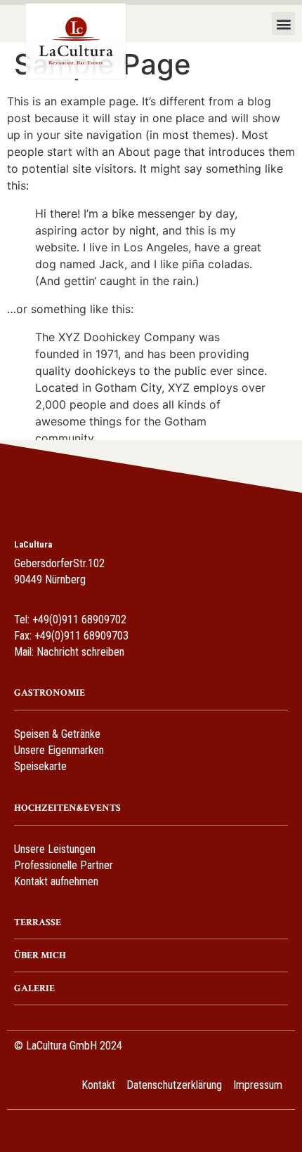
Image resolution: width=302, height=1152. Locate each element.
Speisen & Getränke (57, 734)
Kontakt (98, 1085)
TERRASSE (37, 922)
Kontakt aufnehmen (56, 881)
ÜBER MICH (40, 955)
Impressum (257, 1085)
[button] (283, 23)
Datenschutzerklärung (174, 1085)
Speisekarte (40, 766)
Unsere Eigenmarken (59, 750)
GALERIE (34, 988)
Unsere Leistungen (55, 849)
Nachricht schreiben (80, 651)
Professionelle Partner (63, 865)
